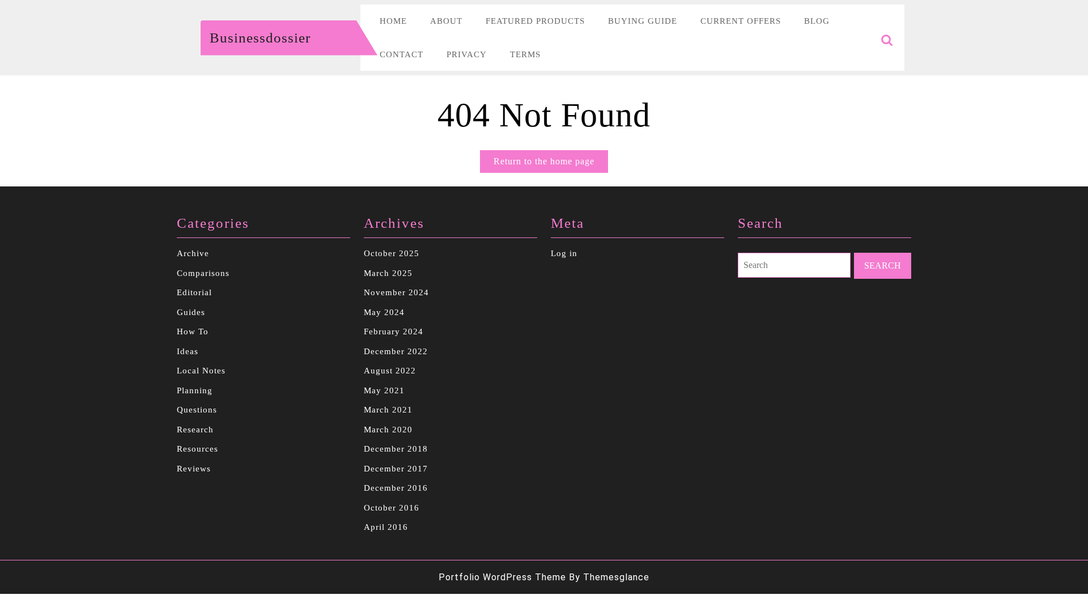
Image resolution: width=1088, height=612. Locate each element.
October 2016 (391, 507)
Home (393, 21)
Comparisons (203, 273)
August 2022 (390, 370)
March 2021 (388, 409)
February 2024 (393, 331)
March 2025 (388, 273)
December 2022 (396, 351)
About (446, 21)
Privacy (467, 54)
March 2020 (388, 429)
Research (195, 429)
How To (193, 331)
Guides (191, 312)
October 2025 (391, 253)
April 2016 (386, 527)
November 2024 (396, 292)
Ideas (187, 351)
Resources (197, 448)
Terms (525, 54)
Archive (193, 253)
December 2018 (396, 448)
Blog (817, 21)
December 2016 (396, 487)
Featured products (535, 21)
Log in (564, 253)
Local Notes (201, 370)
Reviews (194, 468)
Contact (401, 54)
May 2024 (384, 312)
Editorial (194, 292)
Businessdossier (260, 37)
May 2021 (384, 390)
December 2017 (396, 468)
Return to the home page (551, 164)
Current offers (740, 21)
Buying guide (642, 21)
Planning (194, 390)
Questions (197, 409)
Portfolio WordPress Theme (502, 577)
